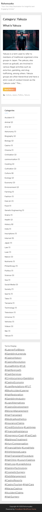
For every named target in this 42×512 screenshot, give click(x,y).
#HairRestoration (14, 394)
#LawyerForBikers (14, 349)
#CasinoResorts (13, 480)
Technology (9, 308)
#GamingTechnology (16, 468)
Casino (7, 145)
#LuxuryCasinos (26, 460)
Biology (8, 141)
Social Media (10, 284)
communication (11, 159)
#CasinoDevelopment (16, 406)
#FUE (22, 366)
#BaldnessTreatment (16, 439)
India (7, 229)
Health (7, 220)
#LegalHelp (28, 447)
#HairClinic (11, 460)
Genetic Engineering (13, 210)
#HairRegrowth (13, 370)
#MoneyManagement (16, 411)
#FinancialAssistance (16, 431)
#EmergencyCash (14, 435)
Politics (20, 95)
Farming (8, 192)
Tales (7, 298)
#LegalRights (12, 366)
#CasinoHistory (13, 357)
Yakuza (27, 95)
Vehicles (8, 322)
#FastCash (30, 435)
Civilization (9, 155)
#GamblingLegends (15, 353)
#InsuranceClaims (14, 423)
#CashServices (13, 374)
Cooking (8, 164)
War (6, 331)
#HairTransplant (13, 415)
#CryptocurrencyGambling (19, 378)
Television (9, 312)
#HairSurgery (12, 496)
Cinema (8, 150)
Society (8, 289)
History (8, 224)
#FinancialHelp (13, 447)
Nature (7, 257)
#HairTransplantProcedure (19, 455)
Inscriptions (9, 233)
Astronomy (9, 131)
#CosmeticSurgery (15, 472)
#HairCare (28, 484)
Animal (7, 122)
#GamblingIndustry (15, 398)
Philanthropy (10, 266)
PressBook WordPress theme (25, 509)
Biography (9, 136)
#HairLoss (10, 464)
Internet (8, 238)
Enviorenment (10, 187)
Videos (7, 326)
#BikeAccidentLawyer (17, 390)
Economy (8, 182)
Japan (14, 95)
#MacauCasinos (13, 488)
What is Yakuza (12, 25)
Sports (7, 294)
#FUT (28, 386)
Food (7, 206)
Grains (7, 215)
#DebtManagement (15, 476)
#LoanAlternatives (15, 402)
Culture (8, 95)
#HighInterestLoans (15, 451)
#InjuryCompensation (16, 443)
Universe (8, 317)
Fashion (8, 196)
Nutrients (8, 261)
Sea (6, 280)
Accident (8, 117)
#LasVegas (30, 427)
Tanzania (8, 303)
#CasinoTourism (13, 484)
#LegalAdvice (23, 464)
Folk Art (8, 201)
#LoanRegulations (14, 386)
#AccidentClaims (14, 492)
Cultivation (9, 169)
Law (6, 247)
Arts (6, 127)
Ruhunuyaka (7, 3)
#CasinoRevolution (15, 362)
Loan (7, 252)
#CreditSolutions (14, 427)
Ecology (8, 178)
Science (8, 275)
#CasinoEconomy (14, 382)
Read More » (10, 89)
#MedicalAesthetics (15, 419)
